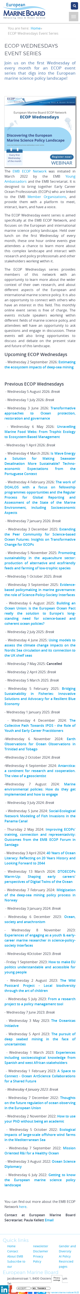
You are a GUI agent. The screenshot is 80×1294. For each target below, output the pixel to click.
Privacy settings (56, 1279)
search (74, 6)
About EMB (15, 1256)
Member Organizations (47, 196)
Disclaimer (40, 1251)
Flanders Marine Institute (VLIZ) (65, 1292)
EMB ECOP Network (30, 171)
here (22, 1206)
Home (36, 28)
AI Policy (65, 1256)
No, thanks (39, 1288)
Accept (22, 1288)
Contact (12, 1251)
